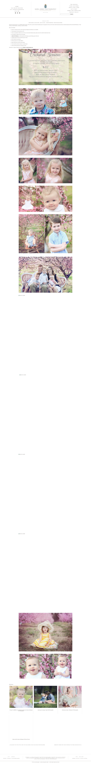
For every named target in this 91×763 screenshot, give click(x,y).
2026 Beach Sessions (17, 8)
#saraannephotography (16, 758)
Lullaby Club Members (15, 35)
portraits (78, 758)
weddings (74, 758)
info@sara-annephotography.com (28, 47)
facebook (4, 758)
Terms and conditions (74, 10)
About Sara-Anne (74, 7)
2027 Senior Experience (17, 9)
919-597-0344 (45, 12)
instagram (9, 758)
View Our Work (74, 6)
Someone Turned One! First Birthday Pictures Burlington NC (67, 744)
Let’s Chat (74, 9)
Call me (17, 11)
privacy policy (74, 12)
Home (17, 6)
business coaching (84, 758)
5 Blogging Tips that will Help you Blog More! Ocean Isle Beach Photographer (27, 744)
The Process (74, 4)
